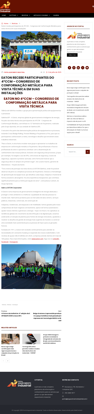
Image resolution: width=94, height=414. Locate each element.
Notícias (12, 15)
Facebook (4, 242)
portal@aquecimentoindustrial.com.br (75, 399)
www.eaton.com (37, 239)
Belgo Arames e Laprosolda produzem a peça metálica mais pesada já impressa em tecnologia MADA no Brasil (47, 316)
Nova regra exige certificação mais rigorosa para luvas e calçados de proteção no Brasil (10, 351)
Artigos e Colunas (41, 15)
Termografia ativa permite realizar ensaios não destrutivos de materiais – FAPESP (78, 98)
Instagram (14, 242)
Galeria (56, 15)
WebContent (78, 410)
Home (4, 15)
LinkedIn (56, 239)
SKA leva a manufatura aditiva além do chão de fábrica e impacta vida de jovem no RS (76, 118)
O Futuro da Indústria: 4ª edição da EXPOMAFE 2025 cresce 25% (15, 313)
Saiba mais (72, 55)
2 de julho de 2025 (54, 72)
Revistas (25, 15)
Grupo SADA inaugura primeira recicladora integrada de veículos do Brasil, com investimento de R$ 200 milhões (52, 339)
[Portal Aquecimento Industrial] (5, 6)
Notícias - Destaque (12, 304)
